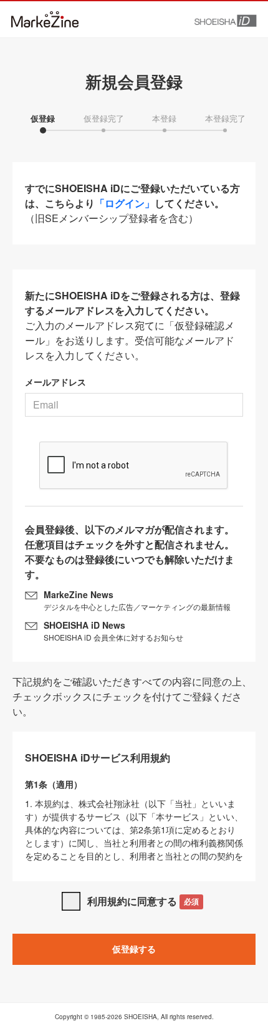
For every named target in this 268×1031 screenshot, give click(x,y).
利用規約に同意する (143, 901)
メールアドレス (55, 381)
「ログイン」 (125, 203)
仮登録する (134, 948)
